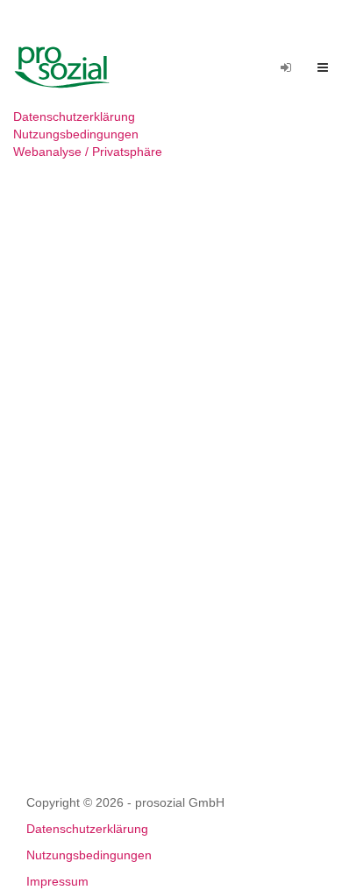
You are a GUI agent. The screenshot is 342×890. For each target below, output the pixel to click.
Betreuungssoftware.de (69, 67)
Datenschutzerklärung (74, 116)
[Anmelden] (285, 67)
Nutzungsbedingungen (76, 134)
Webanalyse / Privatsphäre (87, 152)
